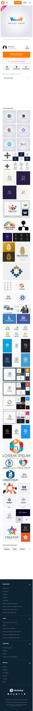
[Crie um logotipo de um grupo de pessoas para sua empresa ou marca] (9, 187)
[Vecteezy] (2, 2)
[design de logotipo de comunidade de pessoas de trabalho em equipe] (16, 488)
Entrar (25, 2)
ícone (14, 672)
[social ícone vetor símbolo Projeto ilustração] (9, 291)
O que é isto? (19, 74)
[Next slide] (26, 673)
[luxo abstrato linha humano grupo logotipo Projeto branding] (16, 317)
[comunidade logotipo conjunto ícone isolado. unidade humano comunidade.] (11, 198)
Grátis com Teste (16, 54)
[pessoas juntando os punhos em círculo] (22, 598)
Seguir (27, 48)
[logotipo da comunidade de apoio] (8, 374)
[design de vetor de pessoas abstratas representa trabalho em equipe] (8, 352)
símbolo (22, 672)
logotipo (6, 672)
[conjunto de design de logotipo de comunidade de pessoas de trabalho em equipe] (11, 302)
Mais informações (8, 78)
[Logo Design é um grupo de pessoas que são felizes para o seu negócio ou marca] (9, 117)
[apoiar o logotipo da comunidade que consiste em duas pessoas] (8, 598)
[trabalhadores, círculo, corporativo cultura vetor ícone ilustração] (7, 208)
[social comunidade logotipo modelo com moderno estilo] (10, 386)
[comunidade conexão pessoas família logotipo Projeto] (11, 363)
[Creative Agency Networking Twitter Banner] (16, 397)
